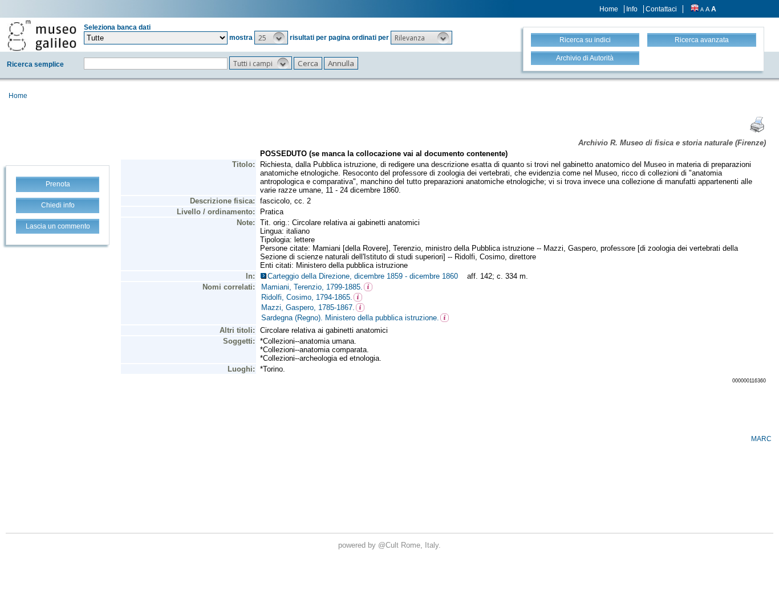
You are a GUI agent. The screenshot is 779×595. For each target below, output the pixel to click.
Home (608, 9)
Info (632, 9)
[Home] (42, 35)
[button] (271, 37)
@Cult (389, 545)
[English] (695, 9)
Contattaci (661, 9)
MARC (761, 439)
